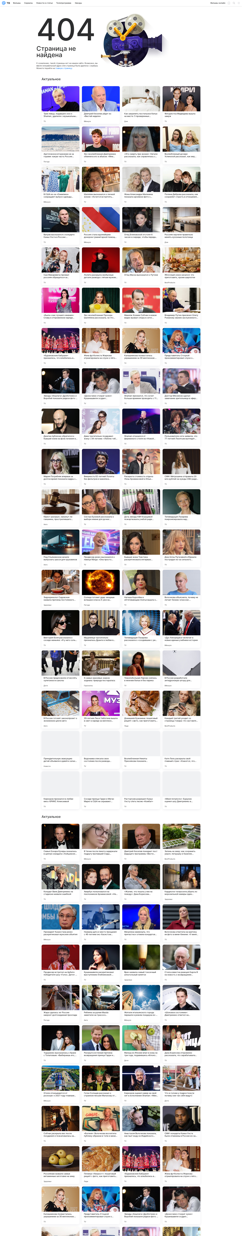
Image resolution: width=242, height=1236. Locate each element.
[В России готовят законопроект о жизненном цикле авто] (60, 710)
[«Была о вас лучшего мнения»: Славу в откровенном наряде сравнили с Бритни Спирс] (60, 306)
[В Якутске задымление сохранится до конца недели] (141, 830)
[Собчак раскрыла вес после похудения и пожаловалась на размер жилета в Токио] (60, 1205)
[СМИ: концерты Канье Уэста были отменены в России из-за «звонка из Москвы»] (181, 1205)
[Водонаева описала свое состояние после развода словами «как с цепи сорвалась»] (101, 750)
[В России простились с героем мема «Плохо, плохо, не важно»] (101, 830)
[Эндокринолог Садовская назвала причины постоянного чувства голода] (60, 589)
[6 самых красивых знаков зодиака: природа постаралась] (101, 669)
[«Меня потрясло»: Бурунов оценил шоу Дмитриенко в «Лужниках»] (181, 790)
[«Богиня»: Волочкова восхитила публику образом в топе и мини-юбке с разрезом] (101, 1205)
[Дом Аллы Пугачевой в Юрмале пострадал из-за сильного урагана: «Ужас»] (181, 548)
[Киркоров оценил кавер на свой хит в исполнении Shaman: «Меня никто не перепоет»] (141, 1165)
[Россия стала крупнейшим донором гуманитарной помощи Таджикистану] (101, 226)
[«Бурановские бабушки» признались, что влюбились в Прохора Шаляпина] (60, 347)
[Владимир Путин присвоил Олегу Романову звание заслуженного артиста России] (181, 306)
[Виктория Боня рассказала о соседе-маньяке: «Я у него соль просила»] (60, 629)
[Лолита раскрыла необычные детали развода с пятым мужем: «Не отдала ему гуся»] (101, 266)
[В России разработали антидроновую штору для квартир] (181, 669)
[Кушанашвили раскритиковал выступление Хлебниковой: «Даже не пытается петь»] (101, 1044)
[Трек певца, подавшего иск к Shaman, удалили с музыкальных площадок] (60, 105)
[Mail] (4, 3)
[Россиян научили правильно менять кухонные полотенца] (181, 226)
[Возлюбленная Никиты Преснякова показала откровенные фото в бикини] (141, 750)
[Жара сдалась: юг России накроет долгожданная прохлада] (60, 1084)
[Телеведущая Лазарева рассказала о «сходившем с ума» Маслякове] (141, 629)
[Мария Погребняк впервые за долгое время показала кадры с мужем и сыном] (60, 468)
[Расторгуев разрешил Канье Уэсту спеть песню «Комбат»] (141, 790)
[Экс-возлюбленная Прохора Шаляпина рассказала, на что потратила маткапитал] (101, 306)
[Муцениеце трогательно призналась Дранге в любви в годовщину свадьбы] (101, 629)
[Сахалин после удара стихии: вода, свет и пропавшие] (101, 871)
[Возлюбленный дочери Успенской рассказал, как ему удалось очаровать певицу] (181, 145)
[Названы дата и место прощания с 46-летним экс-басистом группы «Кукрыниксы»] (101, 1004)
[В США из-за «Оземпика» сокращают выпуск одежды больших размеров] (60, 186)
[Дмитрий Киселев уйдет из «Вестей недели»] (101, 105)
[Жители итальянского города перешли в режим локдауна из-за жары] (141, 1084)
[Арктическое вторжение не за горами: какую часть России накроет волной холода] (60, 145)
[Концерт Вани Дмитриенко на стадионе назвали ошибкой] (60, 963)
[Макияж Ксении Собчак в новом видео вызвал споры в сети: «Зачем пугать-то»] (141, 306)
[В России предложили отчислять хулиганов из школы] (60, 669)
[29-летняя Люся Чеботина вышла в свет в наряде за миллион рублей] (101, 710)
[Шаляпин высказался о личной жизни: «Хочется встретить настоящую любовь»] (101, 186)
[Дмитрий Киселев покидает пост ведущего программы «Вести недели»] (141, 923)
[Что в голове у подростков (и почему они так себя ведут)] (181, 1165)
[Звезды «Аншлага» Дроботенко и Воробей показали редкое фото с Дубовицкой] (60, 387)
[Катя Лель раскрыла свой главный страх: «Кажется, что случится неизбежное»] (181, 750)
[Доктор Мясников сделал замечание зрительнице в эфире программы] (181, 387)
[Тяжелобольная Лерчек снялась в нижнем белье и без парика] (141, 669)
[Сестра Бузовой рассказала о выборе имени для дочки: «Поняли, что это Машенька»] (101, 508)
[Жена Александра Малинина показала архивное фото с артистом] (141, 186)
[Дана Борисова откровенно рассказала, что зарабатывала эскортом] (181, 1125)
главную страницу (63, 68)
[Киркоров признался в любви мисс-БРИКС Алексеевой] (60, 790)
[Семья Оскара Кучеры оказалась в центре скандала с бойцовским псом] (60, 923)
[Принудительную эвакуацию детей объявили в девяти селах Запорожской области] (60, 750)
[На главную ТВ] (8, 3)
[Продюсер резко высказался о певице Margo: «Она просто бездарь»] (101, 548)
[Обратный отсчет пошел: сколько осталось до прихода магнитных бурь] (141, 871)
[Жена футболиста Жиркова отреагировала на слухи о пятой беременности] (101, 347)
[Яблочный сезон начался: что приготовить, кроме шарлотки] (181, 266)
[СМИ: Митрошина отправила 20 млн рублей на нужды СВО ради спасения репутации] (181, 468)
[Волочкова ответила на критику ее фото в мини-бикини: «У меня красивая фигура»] (181, 1004)
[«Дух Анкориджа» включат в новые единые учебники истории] (181, 629)
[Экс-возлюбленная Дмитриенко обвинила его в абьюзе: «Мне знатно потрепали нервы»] (101, 145)
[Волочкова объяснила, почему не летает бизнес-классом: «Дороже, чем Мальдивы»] (181, 589)
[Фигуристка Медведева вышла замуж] (181, 105)
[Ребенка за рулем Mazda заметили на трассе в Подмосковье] (101, 1084)
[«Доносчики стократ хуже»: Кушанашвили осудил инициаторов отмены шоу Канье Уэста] (101, 387)
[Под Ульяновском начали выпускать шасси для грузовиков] (60, 548)
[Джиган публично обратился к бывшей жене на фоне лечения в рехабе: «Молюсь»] (60, 427)
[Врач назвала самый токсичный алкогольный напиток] (141, 1044)
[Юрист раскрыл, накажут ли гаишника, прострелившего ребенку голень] (60, 508)
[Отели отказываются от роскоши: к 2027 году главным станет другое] (60, 1165)
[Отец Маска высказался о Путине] (141, 266)
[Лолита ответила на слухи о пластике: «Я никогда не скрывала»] (60, 871)
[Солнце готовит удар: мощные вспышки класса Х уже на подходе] (101, 589)
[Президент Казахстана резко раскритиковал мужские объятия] (60, 1004)
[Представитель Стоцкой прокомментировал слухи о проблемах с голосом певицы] (181, 347)
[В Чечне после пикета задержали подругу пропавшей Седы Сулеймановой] (101, 923)
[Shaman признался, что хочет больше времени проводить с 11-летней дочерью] (141, 387)
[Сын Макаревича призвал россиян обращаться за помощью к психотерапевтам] (60, 266)
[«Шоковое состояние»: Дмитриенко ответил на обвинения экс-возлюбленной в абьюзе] (181, 1084)
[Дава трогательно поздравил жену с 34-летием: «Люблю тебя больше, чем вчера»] (101, 427)
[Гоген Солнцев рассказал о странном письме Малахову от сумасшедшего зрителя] (101, 1165)
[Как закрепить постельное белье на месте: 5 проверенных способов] (141, 105)
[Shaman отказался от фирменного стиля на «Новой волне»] (141, 427)
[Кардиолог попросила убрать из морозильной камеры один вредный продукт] (181, 963)
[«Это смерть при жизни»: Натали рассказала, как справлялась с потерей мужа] (141, 145)
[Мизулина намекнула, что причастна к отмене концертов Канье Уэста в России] (141, 1004)
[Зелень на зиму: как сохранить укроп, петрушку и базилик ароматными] (181, 923)
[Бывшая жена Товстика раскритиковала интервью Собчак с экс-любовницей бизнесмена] (141, 548)
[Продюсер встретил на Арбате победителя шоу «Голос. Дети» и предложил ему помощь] (60, 1044)
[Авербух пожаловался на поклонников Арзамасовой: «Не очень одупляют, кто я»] (101, 963)
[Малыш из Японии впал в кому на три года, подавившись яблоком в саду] (141, 1125)
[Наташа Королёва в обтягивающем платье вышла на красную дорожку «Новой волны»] (141, 589)
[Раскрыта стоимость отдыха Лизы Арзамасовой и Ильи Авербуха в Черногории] (141, 468)
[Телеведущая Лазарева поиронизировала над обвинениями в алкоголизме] (181, 508)
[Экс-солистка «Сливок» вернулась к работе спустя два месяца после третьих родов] (60, 830)
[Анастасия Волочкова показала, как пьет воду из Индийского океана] (141, 1205)
